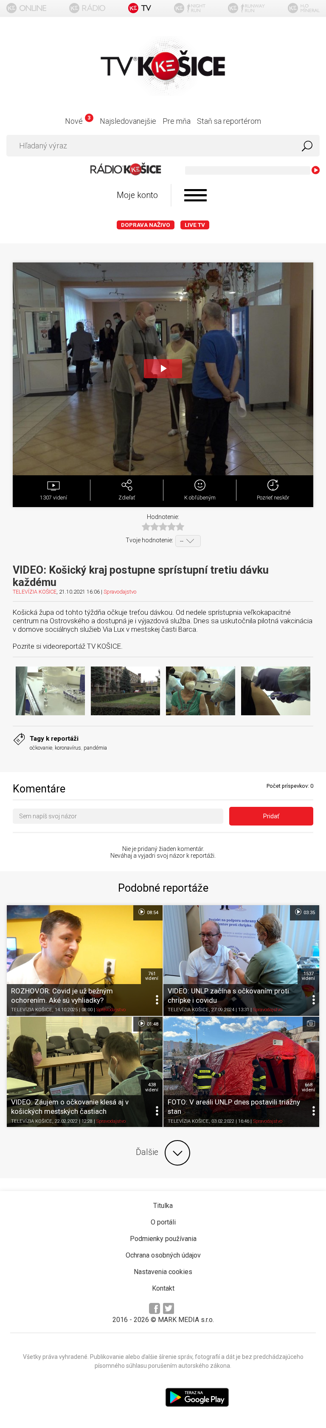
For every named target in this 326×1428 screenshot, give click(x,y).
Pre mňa (177, 121)
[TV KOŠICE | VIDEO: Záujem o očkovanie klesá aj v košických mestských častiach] (85, 1072)
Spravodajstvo (120, 591)
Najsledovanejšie (128, 121)
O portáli (163, 1222)
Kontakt (163, 1288)
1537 (308, 976)
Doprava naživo (145, 225)
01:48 (152, 1023)
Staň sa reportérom (229, 121)
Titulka (163, 1206)
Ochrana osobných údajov (163, 1255)
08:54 (152, 912)
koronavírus (68, 748)
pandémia (95, 748)
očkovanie (41, 748)
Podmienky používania (163, 1239)
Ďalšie (147, 1152)
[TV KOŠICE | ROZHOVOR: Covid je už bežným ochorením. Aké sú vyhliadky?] (85, 960)
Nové (77, 121)
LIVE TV (195, 225)
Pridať (271, 816)
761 (151, 976)
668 (308, 1087)
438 (151, 1087)
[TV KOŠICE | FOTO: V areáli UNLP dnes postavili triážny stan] (241, 1072)
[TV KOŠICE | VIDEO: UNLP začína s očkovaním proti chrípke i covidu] (241, 960)
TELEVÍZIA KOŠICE (34, 591)
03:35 (308, 912)
